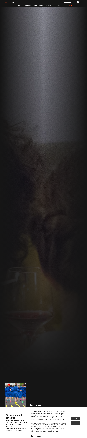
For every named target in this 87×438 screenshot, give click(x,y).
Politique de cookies (35, 434)
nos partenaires (42, 413)
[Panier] (81, 2)
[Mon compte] (78, 2)
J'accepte (75, 418)
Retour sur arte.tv (67, 2)
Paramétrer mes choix (75, 427)
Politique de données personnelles (46, 432)
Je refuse (75, 423)
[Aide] (75, 2)
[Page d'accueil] (10, 2)
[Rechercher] (72, 2)
